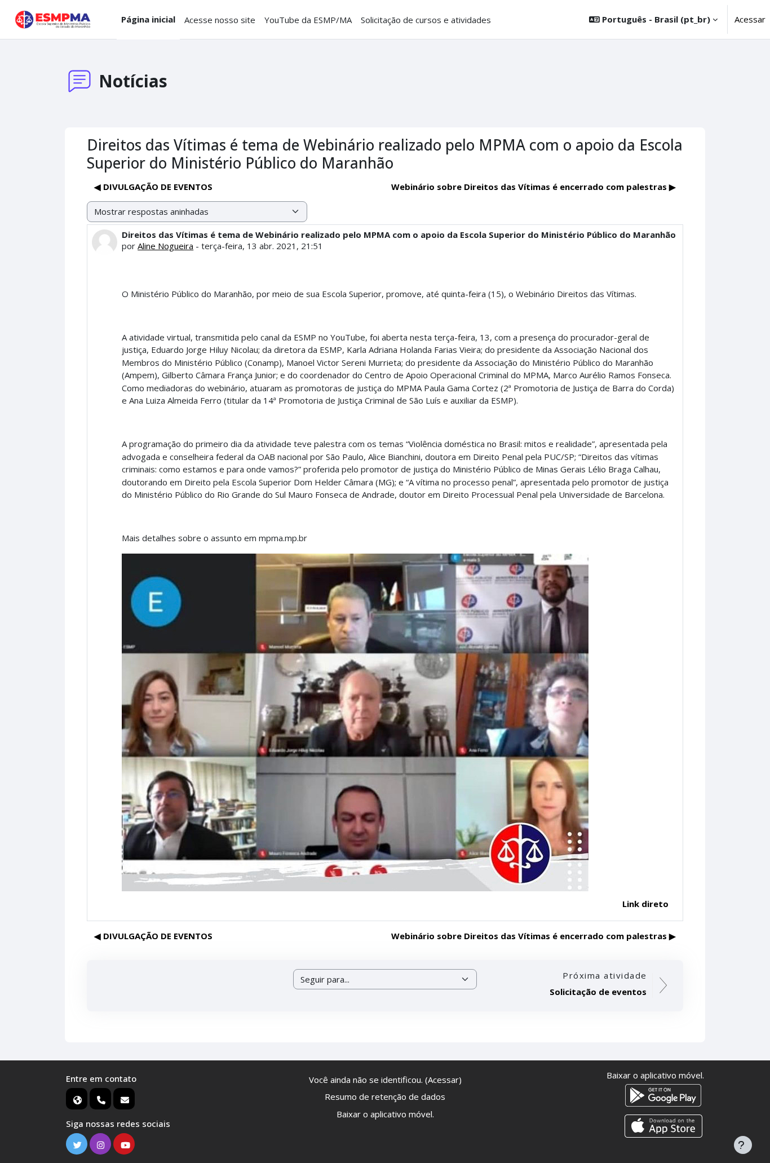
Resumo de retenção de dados (385, 1096)
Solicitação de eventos (598, 991)
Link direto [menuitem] (645, 903)
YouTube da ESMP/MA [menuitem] (308, 19)
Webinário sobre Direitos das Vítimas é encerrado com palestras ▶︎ (533, 186)
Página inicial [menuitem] (148, 19)
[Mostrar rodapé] (743, 1145)
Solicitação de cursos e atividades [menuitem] (426, 19)
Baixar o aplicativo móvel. (385, 1114)
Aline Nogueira (165, 245)
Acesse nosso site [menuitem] (219, 19)
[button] (653, 19)
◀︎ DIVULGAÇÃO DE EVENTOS (153, 186)
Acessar (749, 19)
